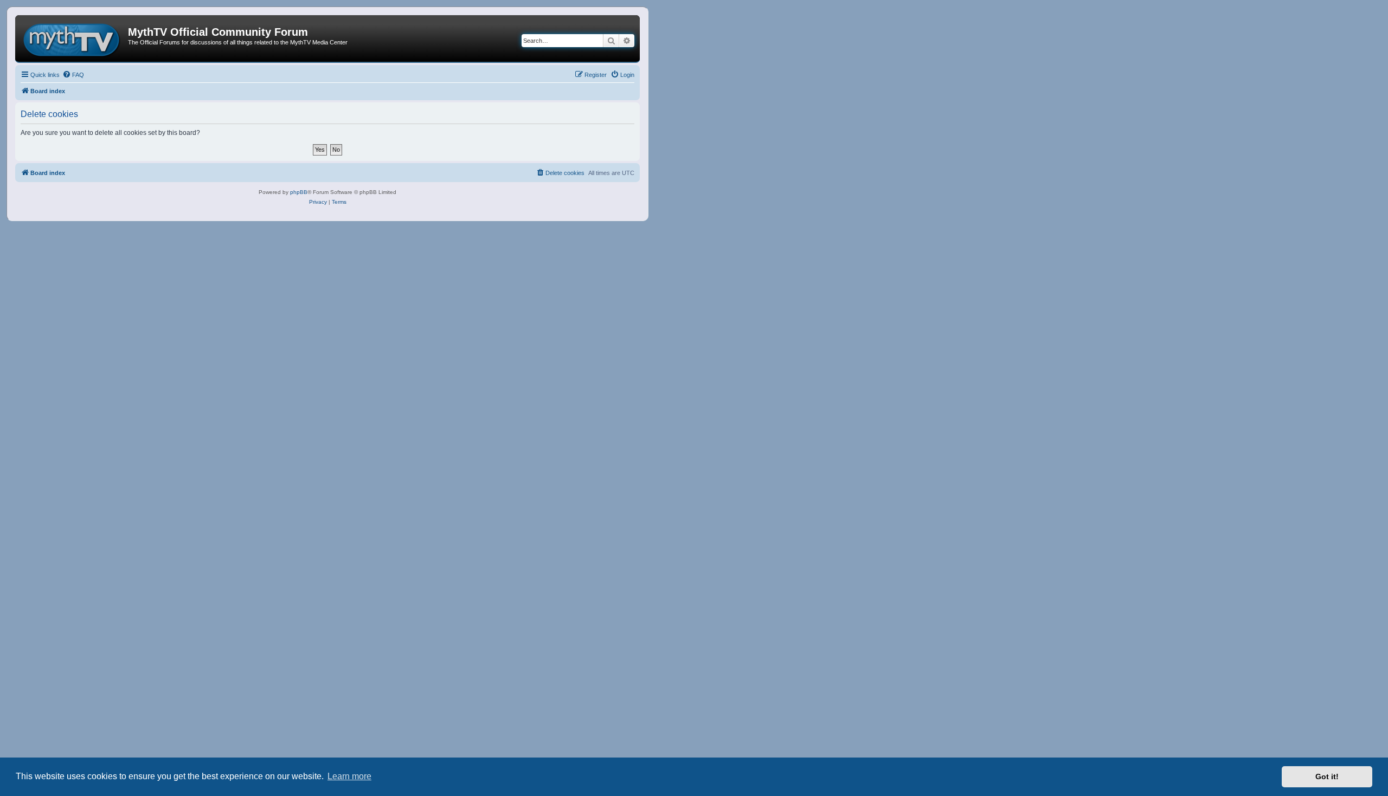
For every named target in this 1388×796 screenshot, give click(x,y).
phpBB (298, 192)
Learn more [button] (349, 776)
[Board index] (73, 38)
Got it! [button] (1327, 776)
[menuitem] (73, 74)
